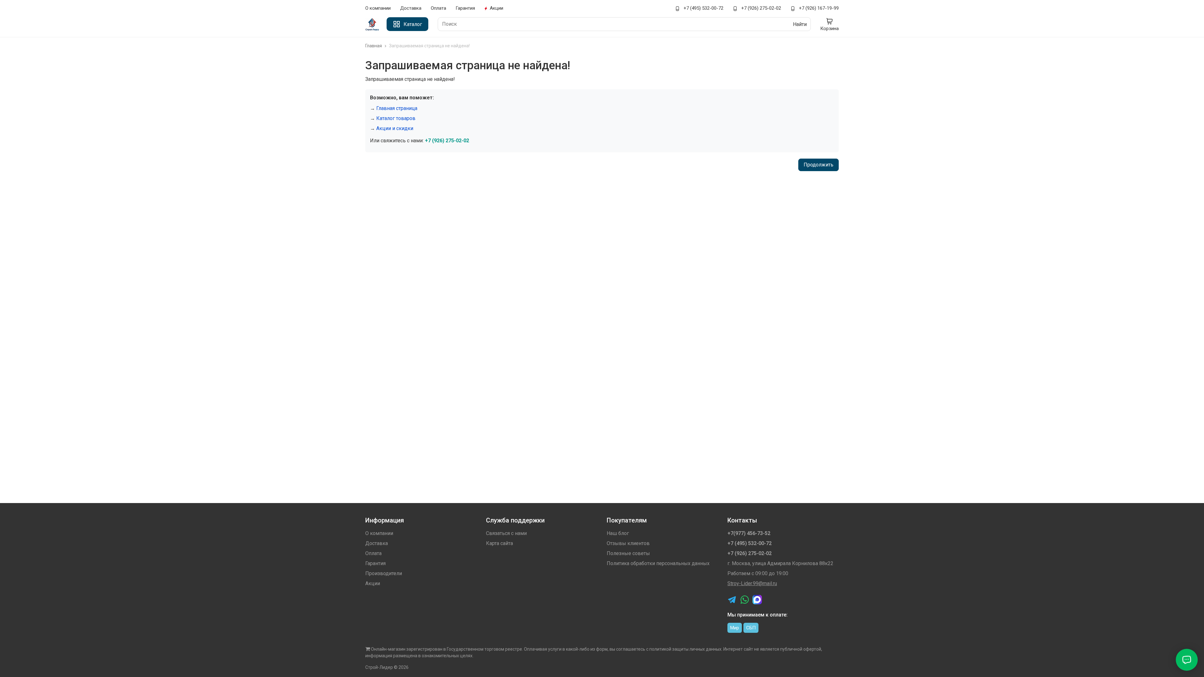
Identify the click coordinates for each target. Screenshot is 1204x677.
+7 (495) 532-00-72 (702, 8)
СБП (751, 628)
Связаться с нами (506, 533)
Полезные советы (628, 553)
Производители (383, 573)
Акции (496, 8)
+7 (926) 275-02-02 (760, 8)
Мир (734, 628)
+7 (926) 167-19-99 (818, 8)
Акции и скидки (394, 128)
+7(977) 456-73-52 (748, 533)
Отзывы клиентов (628, 543)
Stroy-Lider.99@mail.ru (752, 583)
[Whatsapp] (744, 599)
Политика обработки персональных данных (658, 563)
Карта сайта (499, 543)
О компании (378, 8)
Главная (374, 45)
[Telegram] (732, 599)
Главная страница (396, 108)
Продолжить (818, 165)
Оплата (438, 8)
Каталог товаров (395, 118)
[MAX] (757, 599)
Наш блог (618, 533)
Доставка (410, 8)
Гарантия (465, 8)
